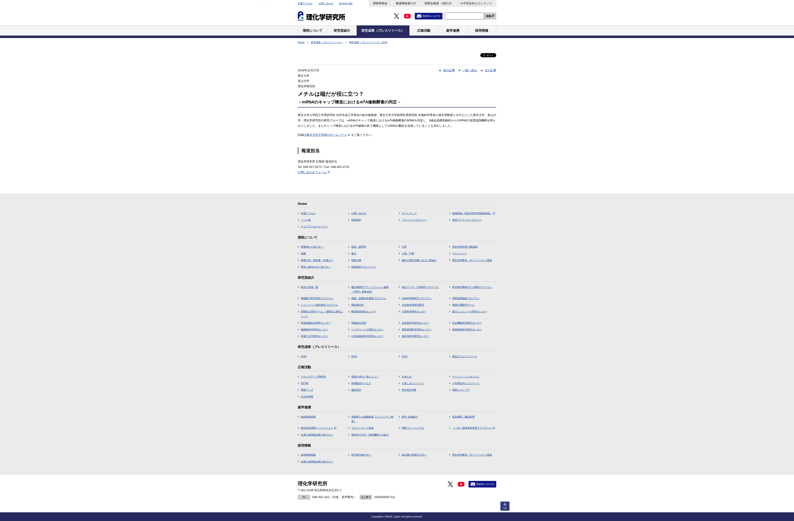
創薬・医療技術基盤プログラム (368, 298)
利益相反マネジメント (363, 266)
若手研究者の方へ (361, 454)
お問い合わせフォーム (312, 172)
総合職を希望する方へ (414, 454)
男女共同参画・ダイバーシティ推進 (472, 260)
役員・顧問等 (358, 246)
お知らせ (407, 376)
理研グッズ (307, 389)
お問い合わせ (325, 3)
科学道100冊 (409, 389)
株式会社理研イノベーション (317, 428)
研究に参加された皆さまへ (316, 266)
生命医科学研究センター (415, 322)
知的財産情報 (308, 416)
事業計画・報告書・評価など (317, 260)
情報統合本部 (358, 322)
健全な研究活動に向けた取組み (419, 260)
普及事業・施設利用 (463, 416)
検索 (488, 16)
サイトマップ (409, 213)
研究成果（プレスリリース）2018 (368, 42)
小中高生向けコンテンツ (476, 3)
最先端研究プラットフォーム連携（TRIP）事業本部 (370, 289)
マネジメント (459, 253)
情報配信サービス (361, 383)
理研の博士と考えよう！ (365, 376)
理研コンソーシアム (413, 428)
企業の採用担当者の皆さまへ (317, 434)
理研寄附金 (380, 3)
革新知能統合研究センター (316, 322)
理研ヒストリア (461, 389)
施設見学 (356, 389)
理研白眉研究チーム (463, 305)
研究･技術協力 (410, 416)
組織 (303, 253)
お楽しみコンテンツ (413, 383)
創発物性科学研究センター (467, 329)
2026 (304, 356)
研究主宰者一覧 (309, 287)
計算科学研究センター (414, 311)
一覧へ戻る (470, 70)
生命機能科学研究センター (467, 322)
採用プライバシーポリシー (467, 220)
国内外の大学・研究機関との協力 (370, 434)
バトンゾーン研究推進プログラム (319, 305)
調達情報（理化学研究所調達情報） (472, 213)
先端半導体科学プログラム (417, 298)
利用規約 (356, 220)
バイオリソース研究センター (367, 329)
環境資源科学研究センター (417, 329)
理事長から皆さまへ (312, 246)
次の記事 (490, 70)
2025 (354, 356)
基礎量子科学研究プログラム (317, 298)
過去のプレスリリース (464, 356)
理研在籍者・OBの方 (438, 3)
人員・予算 (408, 253)
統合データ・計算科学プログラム (420, 287)
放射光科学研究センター (415, 336)
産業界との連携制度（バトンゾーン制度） (372, 419)
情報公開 (356, 260)
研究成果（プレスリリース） (327, 42)
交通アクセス (305, 3)
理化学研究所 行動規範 (465, 246)
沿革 (404, 246)
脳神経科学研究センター (314, 329)
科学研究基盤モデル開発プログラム (472, 287)
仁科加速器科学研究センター (367, 336)
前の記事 (449, 70)
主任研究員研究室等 (413, 305)
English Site (346, 3)
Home (301, 42)
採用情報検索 (308, 454)
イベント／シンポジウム (466, 376)
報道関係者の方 (406, 3)
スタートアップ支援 (362, 428)
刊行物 (304, 383)
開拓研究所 (357, 305)
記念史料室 (307, 396)
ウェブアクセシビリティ (314, 226)
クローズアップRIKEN (313, 376)
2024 (405, 356)
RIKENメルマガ (431, 16)
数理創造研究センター (363, 311)
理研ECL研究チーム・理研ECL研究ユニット (322, 314)
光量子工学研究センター (314, 336)
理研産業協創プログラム (466, 298)
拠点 (353, 253)
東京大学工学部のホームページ (326, 134)
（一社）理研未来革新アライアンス (472, 428)
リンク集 (306, 220)
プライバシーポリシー (414, 220)
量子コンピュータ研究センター (469, 311)
